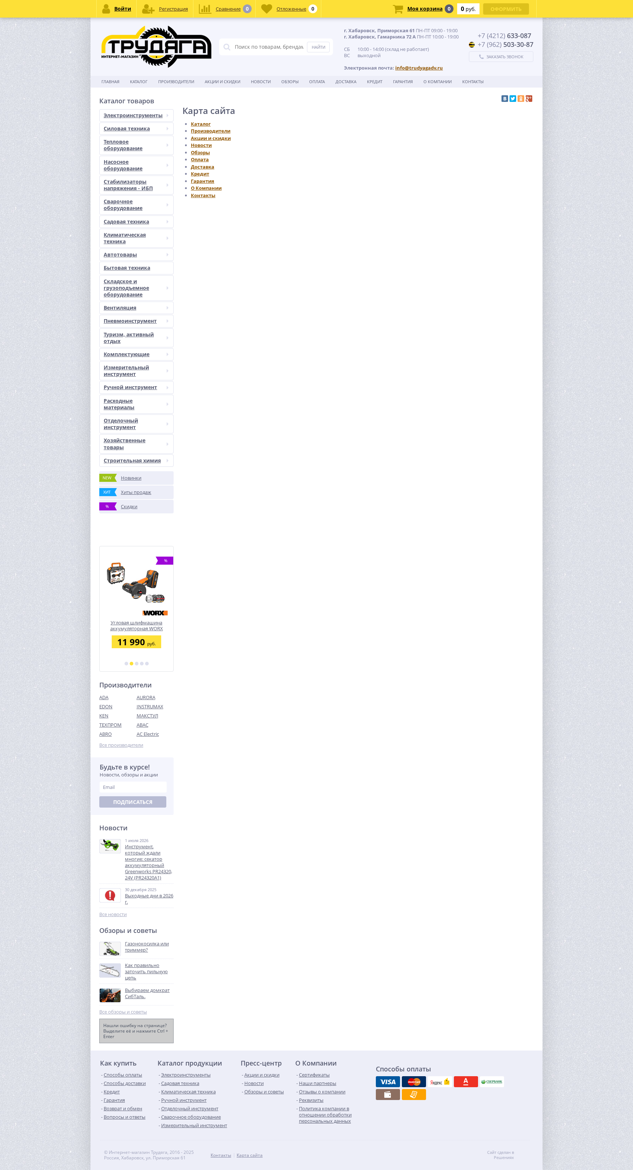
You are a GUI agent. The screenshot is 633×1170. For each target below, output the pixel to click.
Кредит (374, 81)
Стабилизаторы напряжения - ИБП (128, 185)
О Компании (437, 81)
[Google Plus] (529, 98)
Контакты (473, 81)
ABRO (105, 734)
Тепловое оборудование (123, 145)
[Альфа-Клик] (466, 1081)
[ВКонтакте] (504, 98)
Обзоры (290, 81)
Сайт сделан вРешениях (500, 1155)
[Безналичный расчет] (414, 1094)
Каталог (139, 81)
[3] (136, 663)
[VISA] (388, 1081)
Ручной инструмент (130, 387)
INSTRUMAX (150, 706)
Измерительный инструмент (126, 370)
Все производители (121, 745)
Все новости (113, 914)
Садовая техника (126, 221)
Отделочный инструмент (121, 424)
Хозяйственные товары (124, 443)
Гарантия (403, 81)
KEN (103, 715)
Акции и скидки (222, 81)
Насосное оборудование (123, 165)
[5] (147, 663)
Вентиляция (120, 307)
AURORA (146, 697)
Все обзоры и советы (123, 1012)
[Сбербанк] (492, 1081)
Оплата (317, 81)
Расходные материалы (119, 404)
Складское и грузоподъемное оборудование (126, 288)
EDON (105, 706)
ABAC (142, 724)
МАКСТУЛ (147, 715)
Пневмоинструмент (130, 320)
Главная (110, 81)
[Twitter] (513, 98)
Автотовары (120, 254)
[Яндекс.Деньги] (440, 1081)
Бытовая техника (127, 267)
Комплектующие (126, 354)
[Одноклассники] (521, 98)
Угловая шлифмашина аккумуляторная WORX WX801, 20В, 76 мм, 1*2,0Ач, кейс (136, 626)
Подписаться (132, 801)
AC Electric (148, 734)
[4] (142, 663)
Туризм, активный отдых (129, 337)
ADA (103, 697)
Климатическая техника (125, 238)
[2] (131, 663)
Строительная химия (132, 460)
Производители (176, 81)
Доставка (346, 81)
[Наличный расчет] (388, 1094)
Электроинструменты (133, 115)
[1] (126, 663)
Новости (261, 81)
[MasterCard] (414, 1081)
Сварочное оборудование (123, 204)
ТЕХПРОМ (110, 724)
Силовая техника (127, 128)
